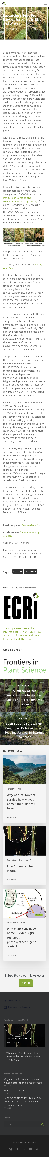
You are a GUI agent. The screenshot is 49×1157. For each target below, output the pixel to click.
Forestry (11, 789)
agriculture (17, 571)
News (37, 29)
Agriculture (27, 29)
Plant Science (31, 860)
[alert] (24, 1007)
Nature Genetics (31, 525)
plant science (30, 571)
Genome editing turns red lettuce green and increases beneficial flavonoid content (23, 1101)
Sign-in (26, 983)
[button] (45, 3)
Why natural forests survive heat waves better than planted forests (23, 1081)
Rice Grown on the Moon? (18, 1090)
